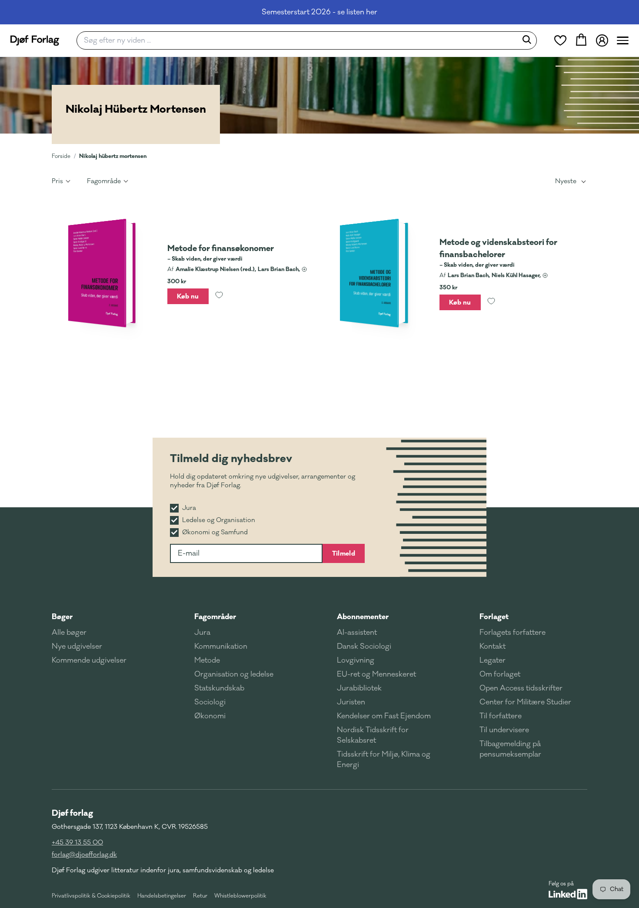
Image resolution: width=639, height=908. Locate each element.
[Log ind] (602, 40)
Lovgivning (355, 660)
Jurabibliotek (359, 688)
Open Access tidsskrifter (520, 688)
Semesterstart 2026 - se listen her (319, 12)
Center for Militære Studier (525, 702)
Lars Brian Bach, (279, 269)
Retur (200, 895)
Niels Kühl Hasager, (516, 275)
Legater (492, 660)
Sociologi (210, 702)
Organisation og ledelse (233, 674)
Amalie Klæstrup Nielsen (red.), (216, 269)
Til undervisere (504, 730)
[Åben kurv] (581, 40)
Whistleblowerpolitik (240, 895)
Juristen (351, 702)
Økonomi (210, 716)
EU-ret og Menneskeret (376, 674)
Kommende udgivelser (89, 660)
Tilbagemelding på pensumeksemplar (510, 749)
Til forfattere (500, 716)
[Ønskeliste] (560, 40)
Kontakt (492, 646)
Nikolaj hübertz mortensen (112, 156)
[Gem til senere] (219, 296)
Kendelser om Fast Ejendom (384, 716)
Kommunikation (220, 646)
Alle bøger (69, 632)
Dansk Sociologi (364, 646)
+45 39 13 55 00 (77, 842)
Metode (207, 660)
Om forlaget (499, 674)
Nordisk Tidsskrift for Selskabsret (373, 735)
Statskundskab (219, 688)
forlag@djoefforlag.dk (84, 855)
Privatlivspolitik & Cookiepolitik (91, 895)
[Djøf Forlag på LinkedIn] (568, 894)
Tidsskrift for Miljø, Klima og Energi (383, 760)
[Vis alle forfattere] (304, 269)
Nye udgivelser (77, 646)
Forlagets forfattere (512, 632)
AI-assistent (357, 632)
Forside (61, 156)
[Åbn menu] (623, 40)
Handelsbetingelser (161, 895)
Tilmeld (343, 553)
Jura (202, 632)
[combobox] (300, 40)
